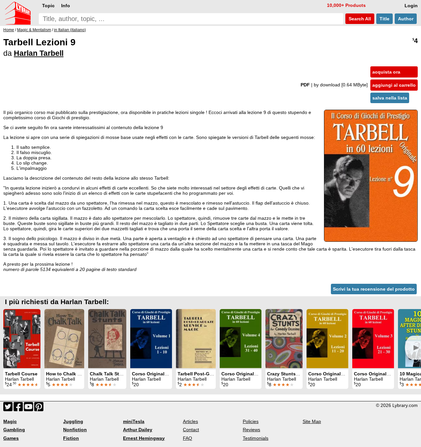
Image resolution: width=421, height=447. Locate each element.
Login (411, 5)
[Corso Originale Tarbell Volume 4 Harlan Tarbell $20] (240, 338)
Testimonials (255, 438)
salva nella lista (389, 98)
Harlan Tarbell (38, 53)
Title (384, 18)
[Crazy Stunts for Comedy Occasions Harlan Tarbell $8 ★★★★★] (284, 338)
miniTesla (133, 421)
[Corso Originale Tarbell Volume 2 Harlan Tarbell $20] (327, 338)
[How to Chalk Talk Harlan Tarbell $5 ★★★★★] (64, 338)
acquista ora (386, 72)
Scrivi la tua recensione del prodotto (374, 289)
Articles (190, 421)
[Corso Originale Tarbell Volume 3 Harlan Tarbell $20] (373, 338)
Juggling (73, 421)
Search (359, 18)
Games (11, 438)
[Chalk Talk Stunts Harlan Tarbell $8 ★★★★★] (107, 338)
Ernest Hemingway (144, 438)
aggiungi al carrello (394, 85)
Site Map (312, 421)
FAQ (187, 438)
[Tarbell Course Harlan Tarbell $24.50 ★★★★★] (21, 338)
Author (406, 18)
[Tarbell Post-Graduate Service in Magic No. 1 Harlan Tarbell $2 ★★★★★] (196, 338)
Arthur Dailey (137, 429)
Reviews (251, 429)
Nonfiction (75, 429)
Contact (191, 429)
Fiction (71, 438)
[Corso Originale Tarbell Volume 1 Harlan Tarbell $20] (151, 338)
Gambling (14, 429)
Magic (10, 421)
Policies (251, 421)
